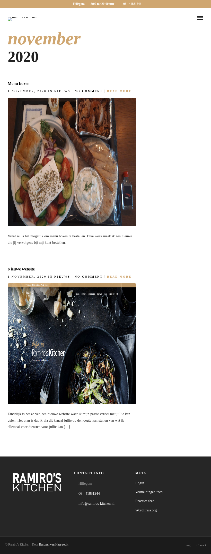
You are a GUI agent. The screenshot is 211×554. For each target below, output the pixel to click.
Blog (187, 545)
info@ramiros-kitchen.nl (96, 504)
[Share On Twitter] (147, 241)
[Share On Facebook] (139, 241)
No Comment (89, 91)
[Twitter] (28, 501)
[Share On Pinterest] (154, 241)
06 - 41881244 (132, 4)
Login (139, 483)
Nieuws (62, 91)
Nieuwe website (21, 269)
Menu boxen (19, 83)
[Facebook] (17, 501)
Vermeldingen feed (149, 492)
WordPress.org (146, 510)
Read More (119, 91)
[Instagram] (39, 501)
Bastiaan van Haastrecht (53, 544)
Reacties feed (144, 501)
